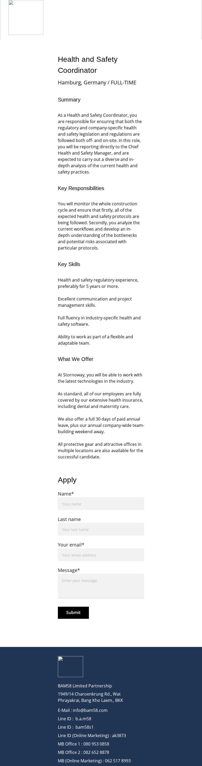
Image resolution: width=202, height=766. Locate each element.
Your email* (71, 545)
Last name (69, 519)
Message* (69, 570)
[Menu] (190, 17)
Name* (66, 494)
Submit (73, 612)
